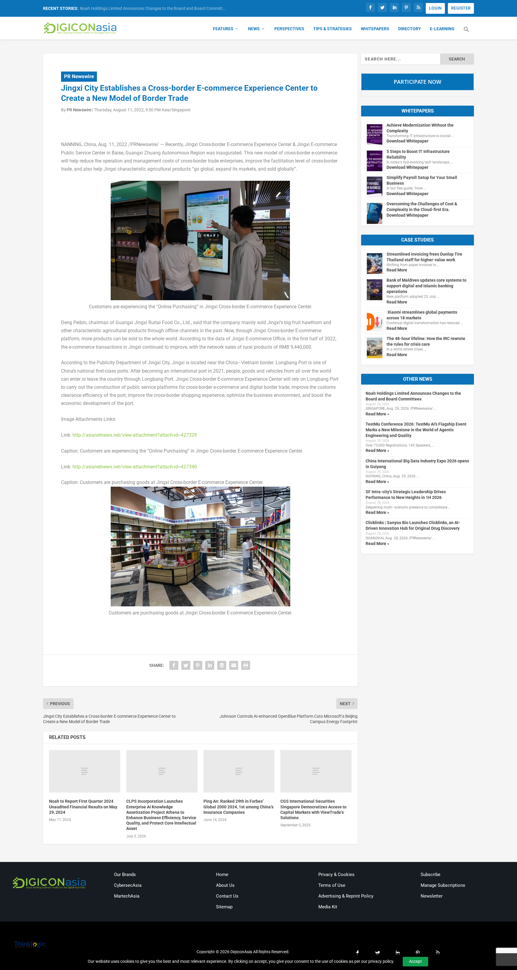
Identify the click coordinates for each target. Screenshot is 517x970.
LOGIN (435, 8)
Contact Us (227, 896)
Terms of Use (331, 885)
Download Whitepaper (407, 141)
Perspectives (289, 28)
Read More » (377, 414)
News (254, 28)
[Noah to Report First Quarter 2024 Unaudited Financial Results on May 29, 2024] (84, 771)
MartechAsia (126, 896)
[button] (466, 33)
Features (223, 28)
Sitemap (224, 907)
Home (222, 874)
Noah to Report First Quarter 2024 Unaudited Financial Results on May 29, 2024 (83, 806)
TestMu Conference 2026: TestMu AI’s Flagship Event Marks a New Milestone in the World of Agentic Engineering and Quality (416, 430)
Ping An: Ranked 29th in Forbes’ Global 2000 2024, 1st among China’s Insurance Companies (238, 806)
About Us (225, 885)
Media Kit (327, 907)
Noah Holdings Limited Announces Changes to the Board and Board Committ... (153, 8)
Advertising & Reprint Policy (345, 896)
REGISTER (461, 8)
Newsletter (432, 896)
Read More (397, 270)
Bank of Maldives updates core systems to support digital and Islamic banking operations (426, 286)
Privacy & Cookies (336, 874)
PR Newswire (79, 76)
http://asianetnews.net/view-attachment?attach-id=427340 (134, 467)
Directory (409, 28)
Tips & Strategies (332, 28)
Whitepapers (375, 28)
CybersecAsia (128, 885)
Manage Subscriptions (443, 885)
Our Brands (125, 874)
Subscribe (430, 874)
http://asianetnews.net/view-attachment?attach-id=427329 (134, 435)
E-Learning (442, 28)
